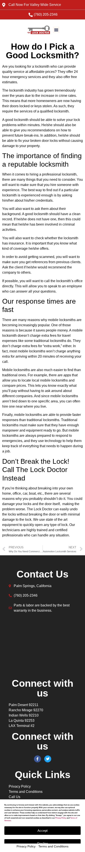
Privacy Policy (26, 846)
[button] (56, 30)
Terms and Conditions (53, 846)
